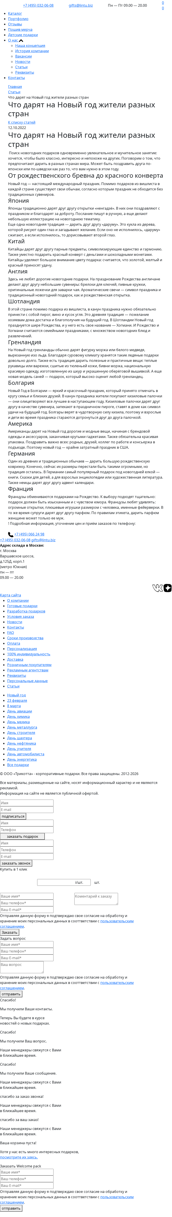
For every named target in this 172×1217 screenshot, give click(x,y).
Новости (22, 61)
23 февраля (17, 700)
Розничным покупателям (29, 664)
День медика (18, 721)
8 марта (14, 705)
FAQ (10, 632)
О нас (13, 40)
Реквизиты (24, 72)
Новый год (16, 695)
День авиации (19, 711)
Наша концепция (30, 45)
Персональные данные (27, 680)
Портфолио (18, 18)
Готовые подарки (22, 605)
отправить (11, 994)
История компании (32, 50)
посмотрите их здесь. (19, 1157)
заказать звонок (16, 863)
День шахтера (19, 738)
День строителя (21, 732)
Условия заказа (20, 616)
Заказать (9, 932)
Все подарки (18, 764)
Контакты (16, 77)
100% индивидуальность (28, 654)
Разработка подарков (26, 611)
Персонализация (22, 648)
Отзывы (15, 24)
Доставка (15, 659)
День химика (18, 716)
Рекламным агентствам (27, 670)
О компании (18, 600)
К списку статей (21, 122)
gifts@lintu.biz (81, 5)
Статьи (21, 67)
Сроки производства (25, 638)
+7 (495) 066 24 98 (29, 534)
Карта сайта (10, 595)
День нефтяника (21, 743)
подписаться (13, 816)
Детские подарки (23, 34)
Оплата (13, 643)
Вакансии (23, 56)
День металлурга (22, 727)
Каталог (15, 13)
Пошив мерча (20, 29)
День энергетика (22, 759)
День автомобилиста (25, 754)
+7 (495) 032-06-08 (38, 5)
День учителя (19, 748)
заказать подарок (22, 836)
